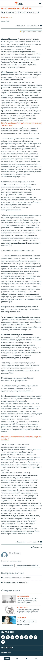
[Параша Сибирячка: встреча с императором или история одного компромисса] (9, 599)
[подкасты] (17, 658)
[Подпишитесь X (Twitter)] (12, 637)
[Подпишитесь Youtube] (17, 637)
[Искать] (36, 658)
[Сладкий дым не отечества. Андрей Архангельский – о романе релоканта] (9, 620)
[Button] (20, 26)
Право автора (21, 617)
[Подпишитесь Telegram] (22, 637)
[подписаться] (3, 642)
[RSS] (31, 637)
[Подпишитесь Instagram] (26, 637)
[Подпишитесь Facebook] (8, 637)
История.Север (22, 607)
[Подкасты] (35, 637)
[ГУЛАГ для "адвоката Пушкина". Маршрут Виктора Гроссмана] (9, 610)
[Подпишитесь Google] (3, 637)
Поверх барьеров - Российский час (16, 9)
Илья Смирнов (6, 17)
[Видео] (27, 658)
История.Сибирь (23, 596)
